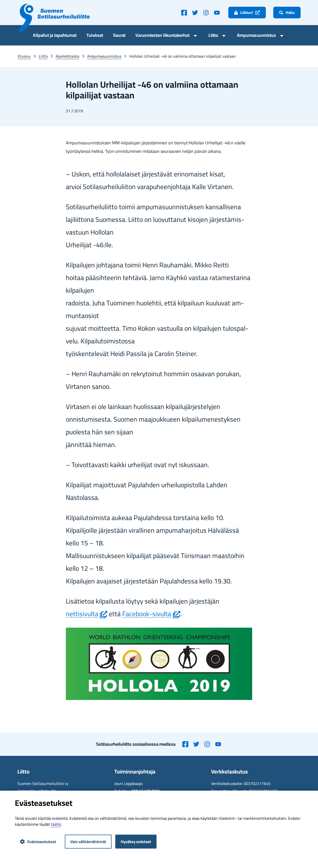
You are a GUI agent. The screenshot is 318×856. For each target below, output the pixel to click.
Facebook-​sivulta (151, 614)
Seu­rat (119, 36)
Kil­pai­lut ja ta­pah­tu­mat (55, 36)
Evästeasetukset (41, 841)
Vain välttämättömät (88, 841)
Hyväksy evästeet (136, 841)
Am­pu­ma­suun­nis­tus (256, 36)
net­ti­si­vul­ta (86, 614)
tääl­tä (56, 824)
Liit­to (213, 36)
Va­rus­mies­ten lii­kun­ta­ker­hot (162, 36)
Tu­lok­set (94, 36)
